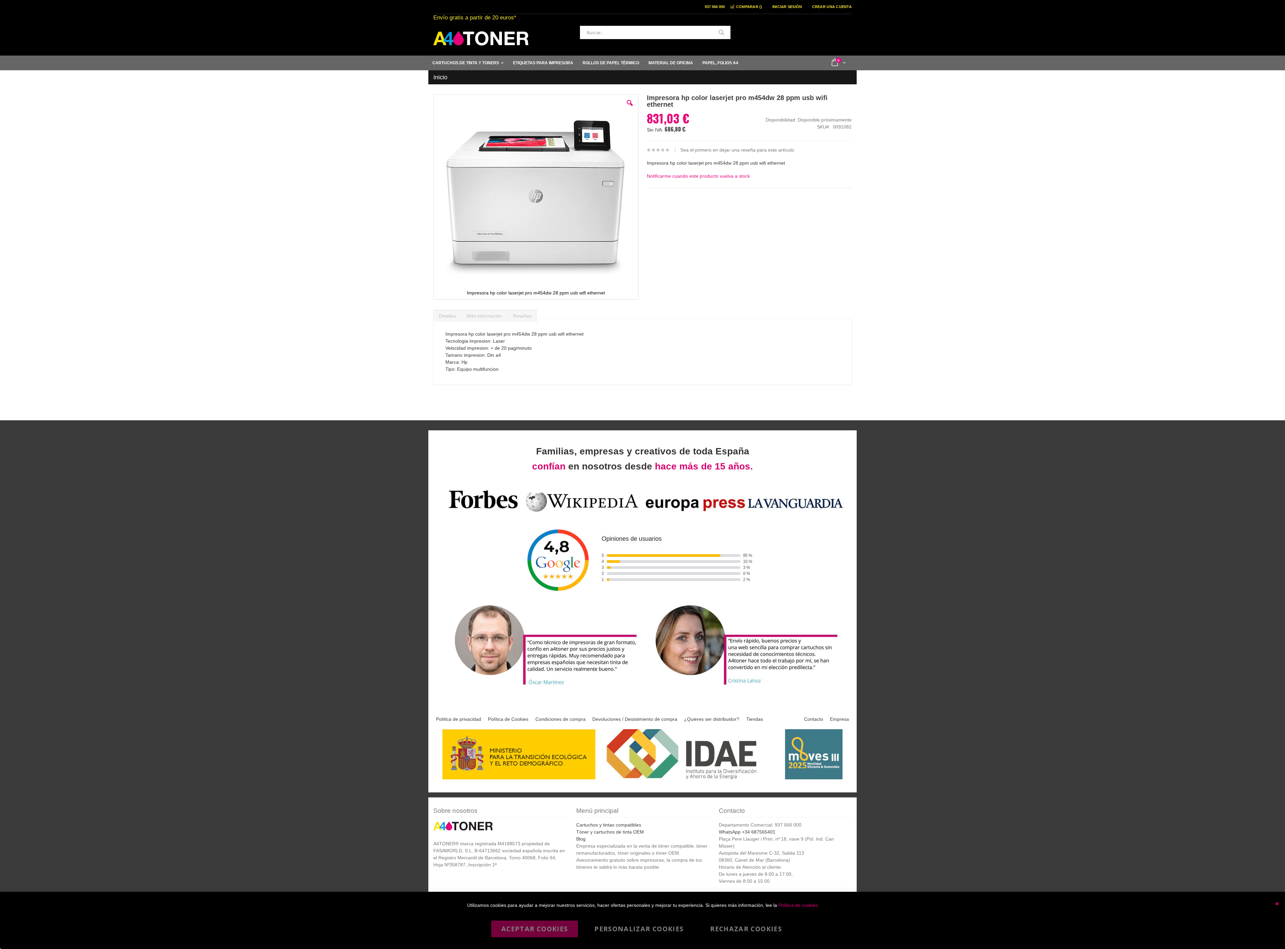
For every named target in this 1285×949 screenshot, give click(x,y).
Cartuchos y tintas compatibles (608, 825)
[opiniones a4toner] (542, 686)
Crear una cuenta (832, 7)
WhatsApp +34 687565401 (747, 832)
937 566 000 (715, 7)
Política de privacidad (458, 719)
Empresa (839, 719)
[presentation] (447, 314)
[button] (629, 108)
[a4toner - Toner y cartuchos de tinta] (480, 38)
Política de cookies (798, 905)
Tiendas (754, 719)
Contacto (813, 719)
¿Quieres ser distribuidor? (711, 719)
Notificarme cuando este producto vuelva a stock (698, 176)
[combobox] (655, 32)
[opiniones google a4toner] (642, 513)
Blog (581, 839)
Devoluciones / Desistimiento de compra (634, 719)
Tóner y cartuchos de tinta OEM (610, 832)
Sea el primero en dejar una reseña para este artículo (737, 150)
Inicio (440, 77)
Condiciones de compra (560, 719)
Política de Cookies (508, 719)
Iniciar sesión (787, 7)
